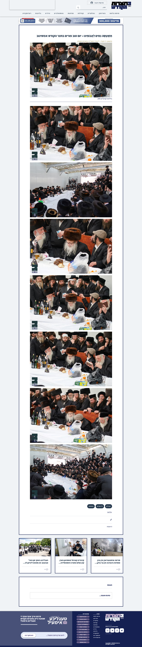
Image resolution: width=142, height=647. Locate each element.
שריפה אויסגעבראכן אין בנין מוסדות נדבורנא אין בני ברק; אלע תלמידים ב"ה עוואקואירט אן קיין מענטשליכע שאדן (107, 561)
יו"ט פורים (100, 506)
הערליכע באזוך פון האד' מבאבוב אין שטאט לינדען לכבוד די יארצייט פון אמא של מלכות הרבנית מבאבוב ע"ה (35, 561)
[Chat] (107, 630)
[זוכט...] (78, 7)
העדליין (108, 506)
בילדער (109, 512)
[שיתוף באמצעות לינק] (111, 520)
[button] (97, 635)
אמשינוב (91, 506)
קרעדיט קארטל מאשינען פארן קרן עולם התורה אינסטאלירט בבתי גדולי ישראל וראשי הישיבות (72, 561)
